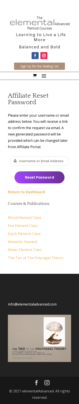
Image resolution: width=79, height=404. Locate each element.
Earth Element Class (24, 233)
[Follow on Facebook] (35, 55)
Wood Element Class (24, 217)
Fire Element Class (23, 225)
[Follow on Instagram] (43, 55)
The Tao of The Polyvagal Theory (35, 257)
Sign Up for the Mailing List (39, 66)
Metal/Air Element (23, 241)
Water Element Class (25, 249)
